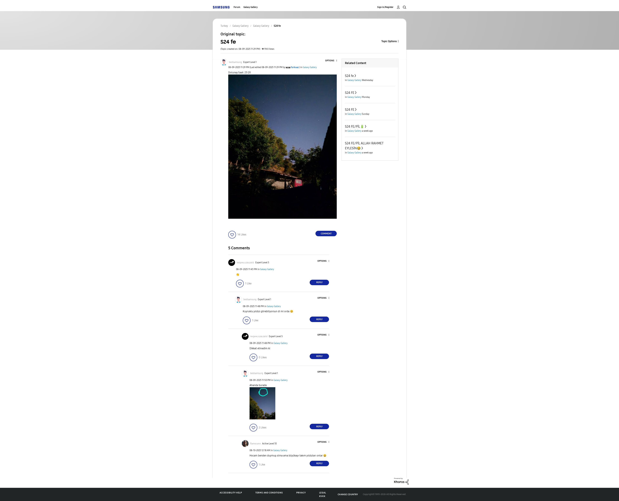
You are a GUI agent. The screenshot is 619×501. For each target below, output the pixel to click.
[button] (331, 60)
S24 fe (349, 76)
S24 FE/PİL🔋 (354, 126)
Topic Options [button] (389, 41)
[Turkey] (221, 7)
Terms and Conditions (269, 492)
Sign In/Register (385, 7)
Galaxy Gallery (250, 7)
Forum (237, 7)
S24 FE (349, 93)
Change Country (348, 494)
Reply (319, 282)
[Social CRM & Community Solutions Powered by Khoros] (401, 480)
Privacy (301, 492)
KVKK (322, 496)
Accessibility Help (231, 492)
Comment (326, 233)
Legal (322, 492)
